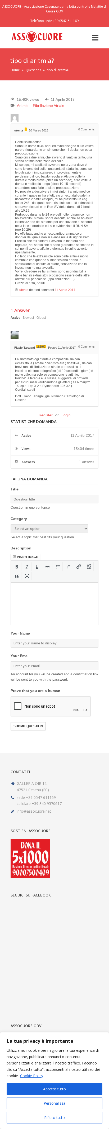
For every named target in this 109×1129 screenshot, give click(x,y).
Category (19, 519)
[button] (17, 566)
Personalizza (54, 1103)
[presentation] (16, 566)
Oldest (41, 318)
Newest (28, 318)
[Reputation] (26, 129)
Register (46, 415)
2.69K (41, 346)
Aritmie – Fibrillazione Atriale (40, 105)
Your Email (20, 656)
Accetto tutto (54, 1088)
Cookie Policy (31, 1075)
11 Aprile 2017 (65, 290)
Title (15, 489)
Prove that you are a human (35, 691)
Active (15, 318)
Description (21, 548)
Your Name (20, 633)
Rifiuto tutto (54, 1117)
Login (66, 415)
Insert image (27, 556)
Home (15, 70)
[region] (54, 1080)
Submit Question (28, 726)
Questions (33, 70)
